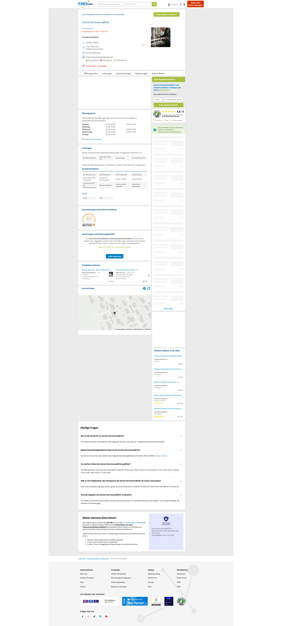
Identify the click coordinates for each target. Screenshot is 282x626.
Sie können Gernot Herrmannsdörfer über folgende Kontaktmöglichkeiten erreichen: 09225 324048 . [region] (124, 456)
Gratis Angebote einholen (166, 14)
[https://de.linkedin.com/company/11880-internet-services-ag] (100, 616)
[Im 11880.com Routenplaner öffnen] (144, 288)
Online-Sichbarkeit (118, 574)
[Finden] (154, 4)
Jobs (82, 582)
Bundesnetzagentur (130, 522)
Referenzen (152, 578)
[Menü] (185, 4)
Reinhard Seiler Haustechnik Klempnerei (168, 408)
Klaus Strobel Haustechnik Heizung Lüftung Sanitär (168, 395)
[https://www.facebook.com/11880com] (82, 616)
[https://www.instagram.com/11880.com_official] (88, 616)
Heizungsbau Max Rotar (125, 270)
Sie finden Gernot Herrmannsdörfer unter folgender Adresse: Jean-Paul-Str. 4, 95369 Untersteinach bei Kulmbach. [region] (123, 442)
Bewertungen (141, 73)
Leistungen (107, 73)
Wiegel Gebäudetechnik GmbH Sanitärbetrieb (168, 369)
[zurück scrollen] (80, 73)
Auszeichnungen (123, 73)
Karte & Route (158, 73)
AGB (179, 582)
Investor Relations (87, 578)
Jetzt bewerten (114, 256)
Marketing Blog (154, 574)
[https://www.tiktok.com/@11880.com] (94, 616)
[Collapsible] (181, 436)
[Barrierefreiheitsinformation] (181, 4)
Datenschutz (182, 578)
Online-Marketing (118, 582)
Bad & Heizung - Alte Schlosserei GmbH (97, 270)
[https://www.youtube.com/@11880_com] (106, 616)
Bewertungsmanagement (121, 578)
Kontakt (151, 582)
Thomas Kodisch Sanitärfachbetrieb (168, 356)
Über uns (83, 574)
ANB (179, 587)
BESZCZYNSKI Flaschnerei (165, 382)
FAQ (149, 587)
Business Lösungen (119, 587)
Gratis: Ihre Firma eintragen (195, 4)
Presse (83, 587)
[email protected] (160, 456)
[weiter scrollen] (183, 73)
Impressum (181, 574)
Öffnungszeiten (91, 73)
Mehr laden (168, 308)
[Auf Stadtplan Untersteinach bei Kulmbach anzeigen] (148, 288)
